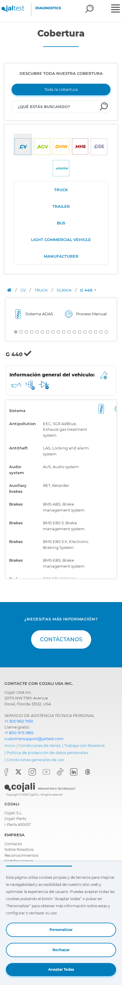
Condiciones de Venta (40, 745)
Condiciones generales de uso (35, 759)
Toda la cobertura (61, 89)
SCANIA (64, 290)
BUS (61, 223)
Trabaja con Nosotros (84, 745)
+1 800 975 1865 (18, 732)
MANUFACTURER (61, 256)
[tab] (22, 144)
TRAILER (61, 206)
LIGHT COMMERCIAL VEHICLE (61, 239)
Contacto (13, 843)
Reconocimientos (21, 855)
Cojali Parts (15, 818)
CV (23, 290)
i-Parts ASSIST (17, 824)
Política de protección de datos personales (47, 752)
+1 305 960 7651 (18, 721)
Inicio (9, 745)
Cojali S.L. (13, 812)
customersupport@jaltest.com (33, 738)
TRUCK (61, 189)
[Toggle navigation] (116, 9)
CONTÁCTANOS (61, 639)
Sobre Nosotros (18, 849)
